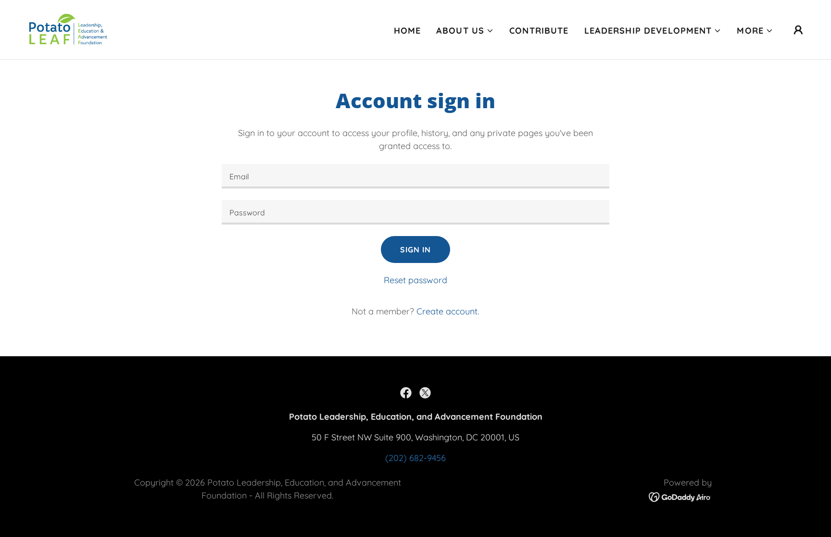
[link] (68, 28)
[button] (465, 31)
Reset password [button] (415, 280)
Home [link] (407, 30)
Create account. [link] (447, 311)
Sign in (415, 249)
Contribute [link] (538, 30)
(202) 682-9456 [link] (415, 457)
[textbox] (415, 176)
